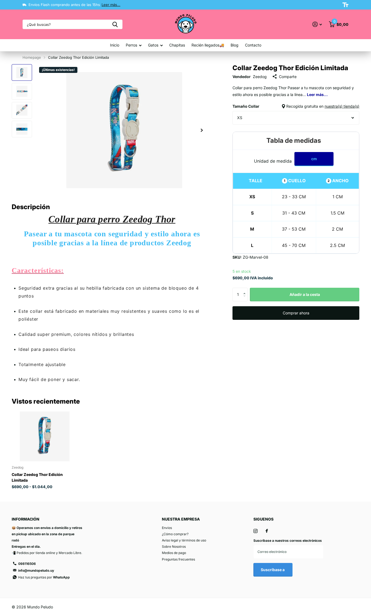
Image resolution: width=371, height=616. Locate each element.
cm (314, 158)
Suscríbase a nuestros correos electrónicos (287, 540)
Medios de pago (174, 553)
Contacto (253, 45)
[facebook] (267, 531)
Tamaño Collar (295, 106)
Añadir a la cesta (305, 294)
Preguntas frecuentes (178, 559)
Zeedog (260, 76)
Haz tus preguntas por (44, 577)
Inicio (114, 45)
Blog (234, 45)
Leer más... (111, 4)
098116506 (27, 564)
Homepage (32, 57)
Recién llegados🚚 (207, 45)
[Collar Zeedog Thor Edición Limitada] (45, 436)
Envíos (167, 528)
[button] (202, 130)
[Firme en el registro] (317, 24)
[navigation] (22, 72)
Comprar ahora (296, 313)
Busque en (115, 24)
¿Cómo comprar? (175, 534)
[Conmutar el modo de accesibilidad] (345, 4)
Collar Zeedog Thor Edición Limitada (37, 477)
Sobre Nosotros (174, 546)
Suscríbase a (273, 569)
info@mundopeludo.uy (36, 570)
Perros (131, 45)
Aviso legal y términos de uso (184, 540)
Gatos (153, 45)
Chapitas (177, 45)
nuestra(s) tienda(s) (342, 106)
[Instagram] (255, 531)
